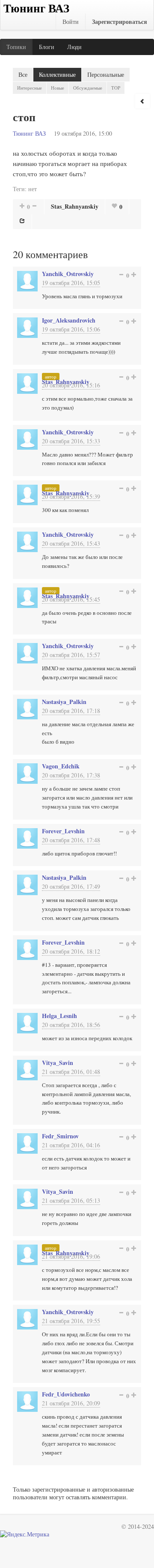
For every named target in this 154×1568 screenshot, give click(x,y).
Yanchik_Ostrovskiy (68, 273)
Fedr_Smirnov (60, 1136)
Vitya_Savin (57, 1062)
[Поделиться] (22, 221)
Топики (16, 47)
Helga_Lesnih (59, 1015)
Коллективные (57, 74)
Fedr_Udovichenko (66, 1394)
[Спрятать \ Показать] (142, 101)
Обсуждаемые (87, 87)
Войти (70, 21)
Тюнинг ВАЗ (29, 133)
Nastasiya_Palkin (64, 701)
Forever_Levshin (63, 830)
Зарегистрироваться (119, 21)
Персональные (105, 74)
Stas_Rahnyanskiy (74, 206)
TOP (115, 87)
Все (22, 74)
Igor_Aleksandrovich (68, 320)
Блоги (46, 47)
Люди (74, 47)
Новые (57, 87)
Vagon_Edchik (61, 766)
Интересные (29, 87)
